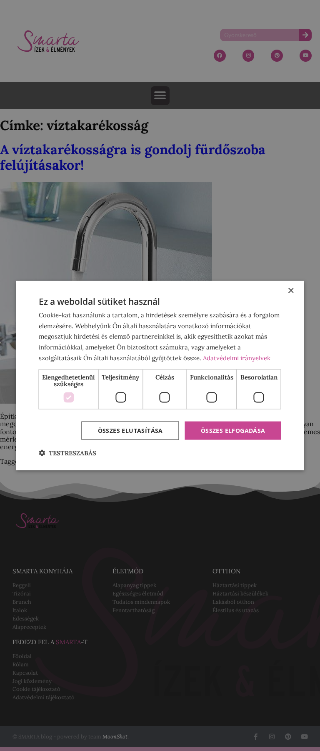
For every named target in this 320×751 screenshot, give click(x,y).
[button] (67, 453)
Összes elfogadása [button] (233, 430)
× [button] (291, 290)
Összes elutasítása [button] (130, 430)
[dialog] (160, 375)
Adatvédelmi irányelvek (236, 358)
